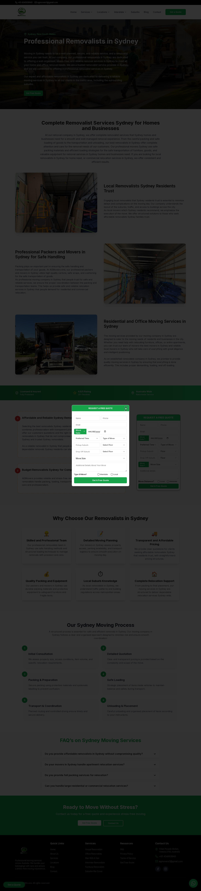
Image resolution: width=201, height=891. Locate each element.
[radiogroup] (110, 474)
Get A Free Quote (100, 480)
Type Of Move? (80, 474)
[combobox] (87, 438)
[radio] (98, 474)
